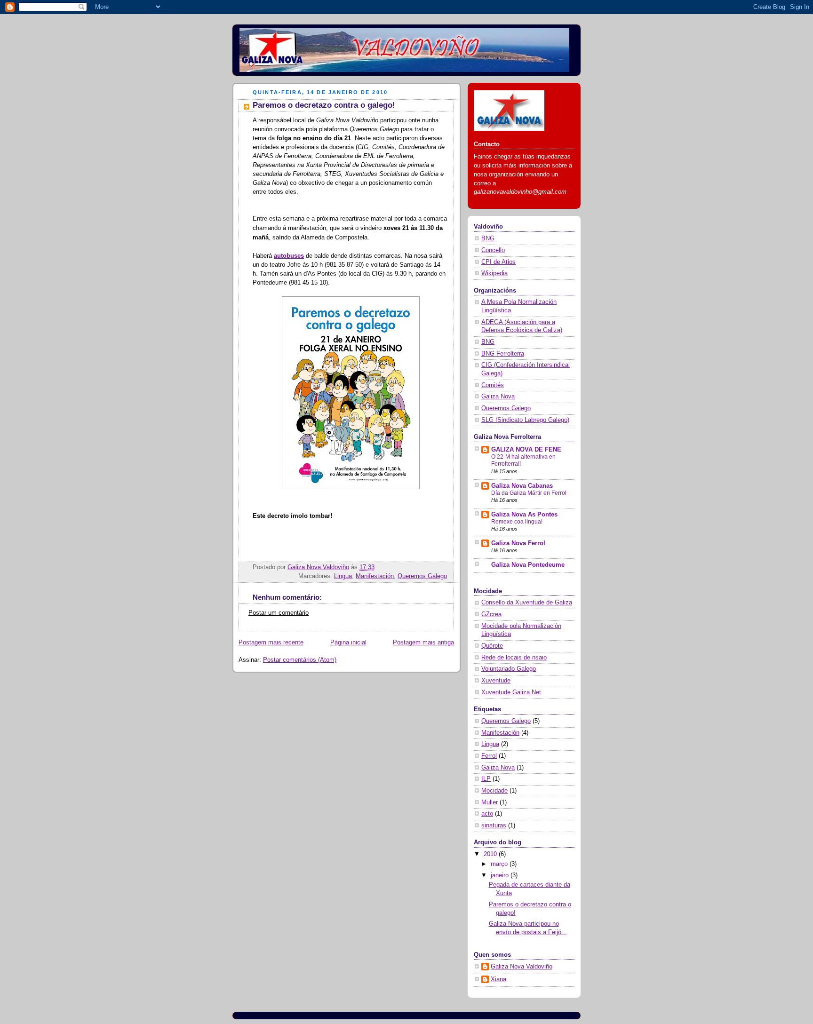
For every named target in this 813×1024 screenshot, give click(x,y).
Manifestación (375, 576)
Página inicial (348, 642)
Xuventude (495, 680)
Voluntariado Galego (508, 669)
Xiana (498, 979)
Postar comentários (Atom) (299, 660)
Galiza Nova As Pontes (524, 514)
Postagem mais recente (271, 642)
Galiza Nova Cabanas (522, 486)
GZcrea (491, 614)
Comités (492, 385)
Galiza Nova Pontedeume (528, 565)
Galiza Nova (498, 396)
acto (487, 813)
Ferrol (489, 756)
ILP (486, 779)
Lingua (343, 576)
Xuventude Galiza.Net (511, 692)
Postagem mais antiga (423, 642)
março (500, 864)
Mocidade (494, 790)
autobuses (289, 256)
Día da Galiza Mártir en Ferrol (528, 493)
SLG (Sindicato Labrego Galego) (525, 420)
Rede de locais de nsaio (514, 657)
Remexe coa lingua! (516, 521)
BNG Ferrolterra (502, 353)
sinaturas (493, 825)
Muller (489, 802)
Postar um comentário (278, 613)
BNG (487, 238)
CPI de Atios (498, 262)
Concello (493, 250)
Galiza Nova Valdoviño (521, 966)
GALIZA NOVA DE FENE (526, 449)
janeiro (500, 875)
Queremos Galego (422, 576)
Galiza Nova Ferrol (518, 543)
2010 (491, 854)
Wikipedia (494, 273)
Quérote (492, 646)
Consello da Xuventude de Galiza (526, 602)
